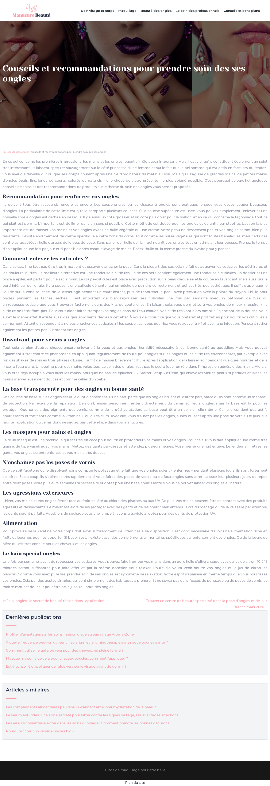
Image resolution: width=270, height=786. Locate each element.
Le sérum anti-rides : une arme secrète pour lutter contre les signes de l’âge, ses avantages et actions (92, 715)
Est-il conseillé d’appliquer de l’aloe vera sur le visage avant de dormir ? (66, 666)
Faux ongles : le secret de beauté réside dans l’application (55, 601)
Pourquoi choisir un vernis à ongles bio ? (40, 731)
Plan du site (135, 783)
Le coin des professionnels (197, 11)
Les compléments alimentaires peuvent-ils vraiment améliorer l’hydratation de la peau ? (81, 707)
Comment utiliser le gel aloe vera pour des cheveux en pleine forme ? (65, 650)
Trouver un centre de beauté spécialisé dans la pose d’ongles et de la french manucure (205, 604)
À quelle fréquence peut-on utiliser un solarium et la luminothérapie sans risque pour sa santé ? (87, 642)
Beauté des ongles (156, 11)
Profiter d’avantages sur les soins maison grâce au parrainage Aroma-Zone (70, 634)
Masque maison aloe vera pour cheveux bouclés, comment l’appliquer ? (67, 658)
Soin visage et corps (97, 11)
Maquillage (127, 11)
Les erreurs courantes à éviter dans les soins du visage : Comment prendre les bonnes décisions (87, 723)
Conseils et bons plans (242, 11)
